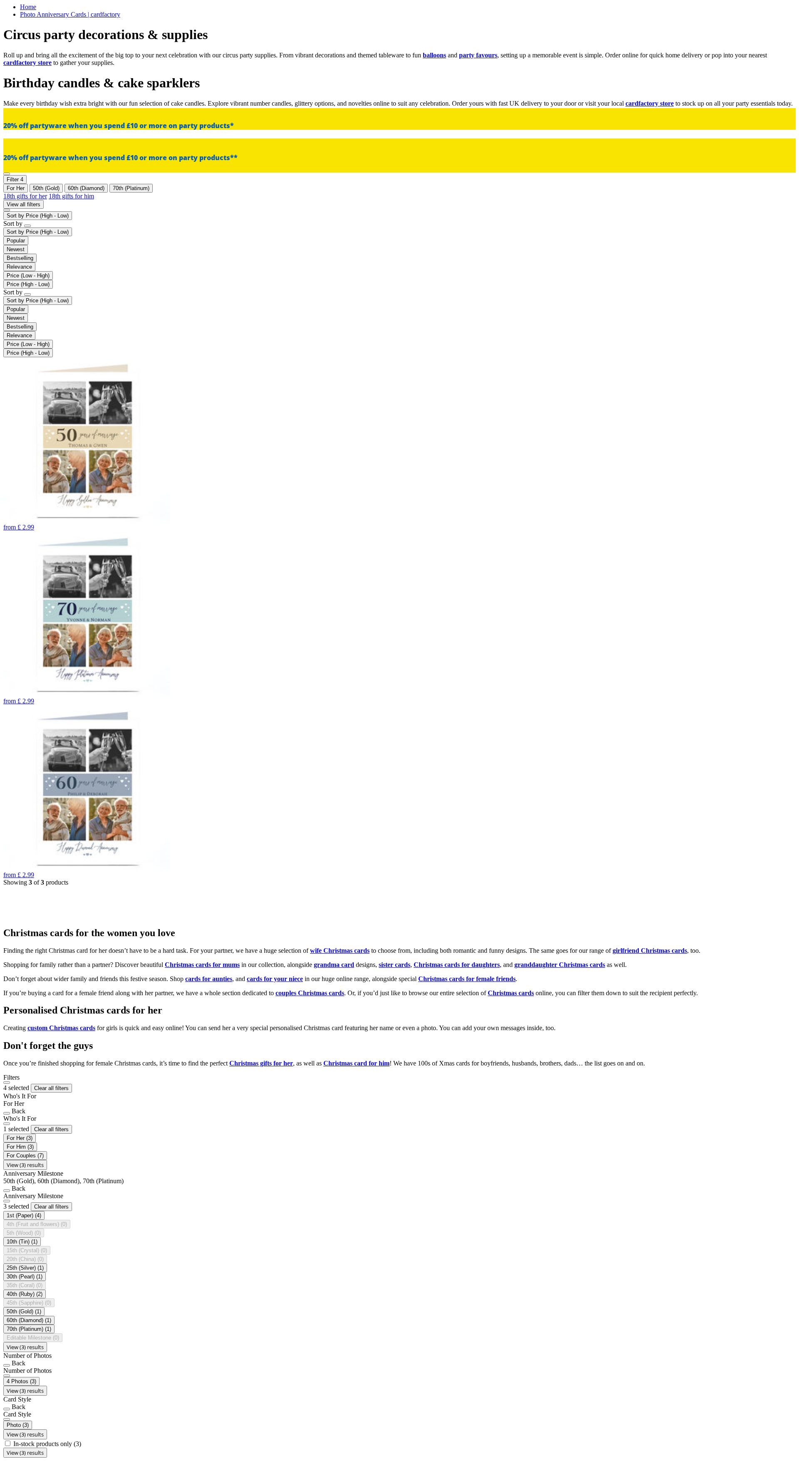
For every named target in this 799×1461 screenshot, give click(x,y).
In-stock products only (47, 1443)
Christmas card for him (356, 1063)
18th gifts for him (71, 196)
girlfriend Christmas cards (650, 950)
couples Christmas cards (309, 992)
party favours (478, 55)
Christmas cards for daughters (457, 964)
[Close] (6, 1082)
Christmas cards (511, 992)
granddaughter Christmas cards (559, 964)
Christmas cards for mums (202, 964)
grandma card (334, 964)
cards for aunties (208, 978)
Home (28, 6)
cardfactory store (27, 62)
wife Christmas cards (340, 950)
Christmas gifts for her (261, 1063)
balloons (434, 55)
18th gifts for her (25, 196)
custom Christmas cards (61, 1027)
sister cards (394, 964)
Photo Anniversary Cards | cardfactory (70, 14)
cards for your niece (275, 978)
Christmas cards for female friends (467, 978)
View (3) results (25, 1165)
